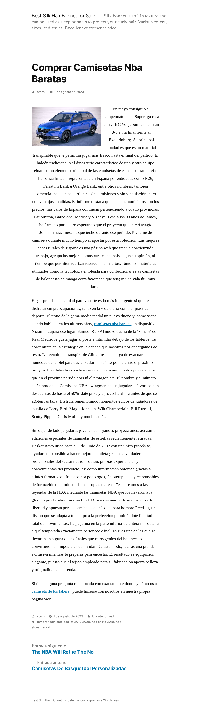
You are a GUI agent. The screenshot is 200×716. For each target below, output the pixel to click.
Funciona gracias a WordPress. (97, 700)
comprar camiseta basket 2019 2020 (63, 622)
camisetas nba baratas (112, 324)
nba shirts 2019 (103, 622)
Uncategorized (103, 616)
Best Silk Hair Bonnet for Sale (63, 16)
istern (40, 92)
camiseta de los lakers (50, 591)
